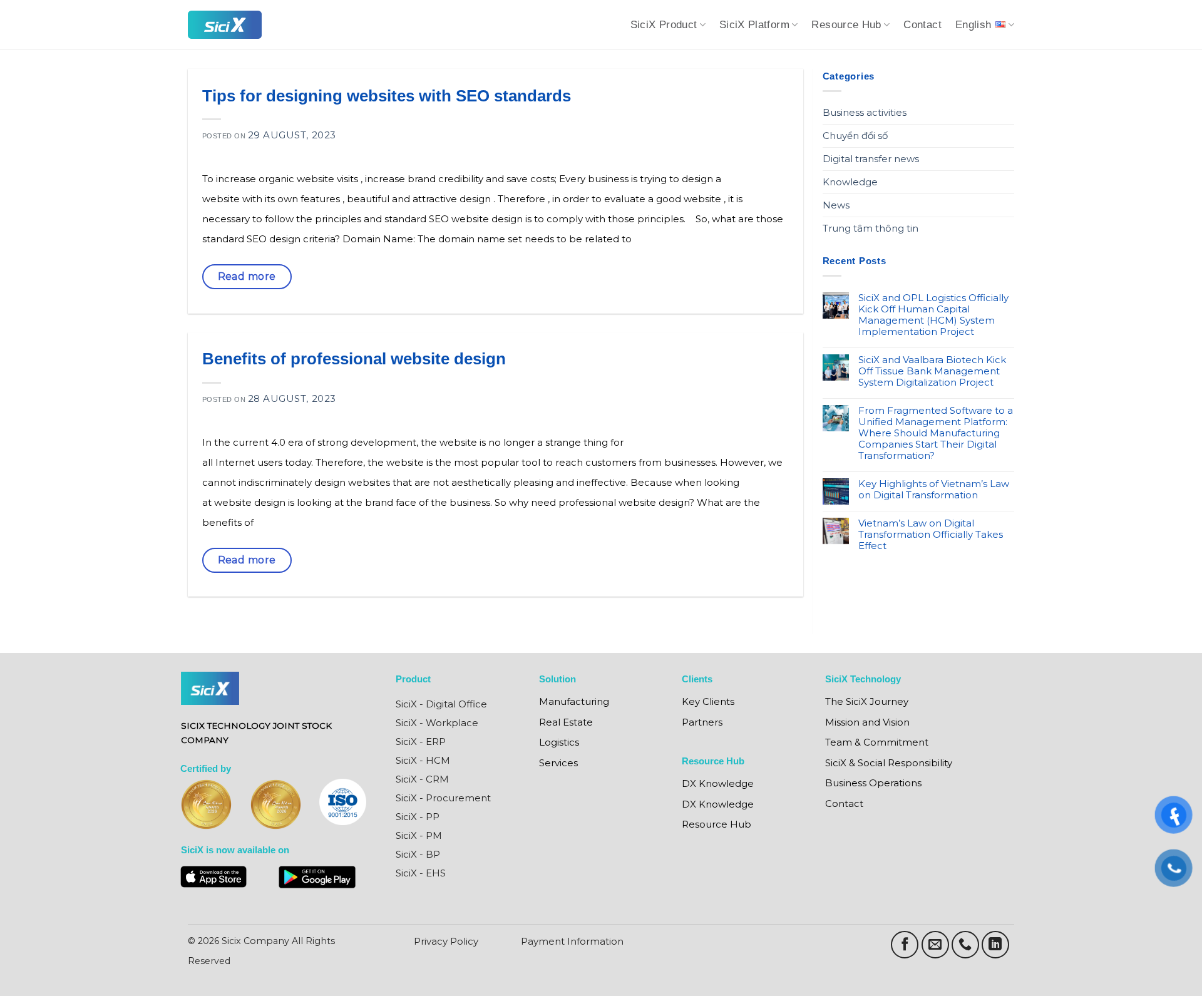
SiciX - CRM (422, 779)
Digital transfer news (871, 159)
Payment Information (572, 941)
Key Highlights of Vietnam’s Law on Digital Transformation (933, 489)
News (836, 205)
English (973, 25)
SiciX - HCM (423, 760)
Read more (247, 276)
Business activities (865, 112)
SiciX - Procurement (443, 798)
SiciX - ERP (421, 741)
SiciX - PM (419, 835)
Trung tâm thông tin (870, 228)
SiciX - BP (418, 854)
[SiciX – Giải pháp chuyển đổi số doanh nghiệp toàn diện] (225, 25)
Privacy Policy (446, 941)
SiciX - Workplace (437, 723)
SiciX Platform (754, 25)
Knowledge (850, 182)
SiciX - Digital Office (441, 704)
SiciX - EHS (421, 873)
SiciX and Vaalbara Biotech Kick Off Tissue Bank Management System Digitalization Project (932, 371)
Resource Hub (846, 25)
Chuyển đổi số (855, 135)
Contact (922, 25)
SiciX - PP (417, 817)
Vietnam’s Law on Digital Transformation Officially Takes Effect (930, 535)
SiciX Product (663, 25)
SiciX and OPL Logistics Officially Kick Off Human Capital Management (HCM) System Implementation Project (933, 314)
